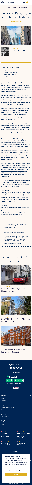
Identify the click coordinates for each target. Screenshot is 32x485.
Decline (16, 478)
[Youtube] (17, 368)
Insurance (3, 414)
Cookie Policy (12, 466)
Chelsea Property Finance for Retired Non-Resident (13, 351)
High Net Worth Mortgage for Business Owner (13, 290)
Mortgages (3, 400)
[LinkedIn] (20, 368)
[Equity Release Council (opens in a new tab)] (16, 388)
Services (3, 398)
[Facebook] (11, 368)
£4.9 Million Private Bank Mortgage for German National (15, 320)
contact (16, 60)
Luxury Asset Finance (6, 412)
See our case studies (16, 262)
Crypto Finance (5, 403)
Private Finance (5, 416)
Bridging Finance (5, 405)
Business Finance (5, 410)
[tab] (16, 396)
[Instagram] (14, 368)
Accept (16, 474)
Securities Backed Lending (7, 407)
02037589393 (27, 2)
